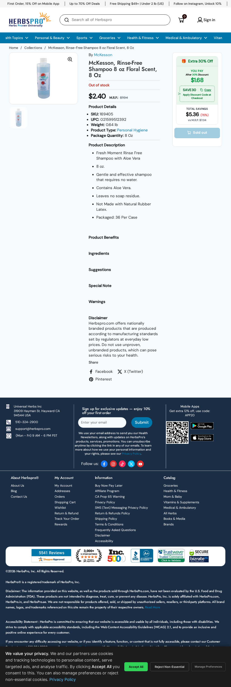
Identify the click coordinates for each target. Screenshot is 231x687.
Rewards (61, 524)
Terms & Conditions (109, 524)
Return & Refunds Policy (112, 513)
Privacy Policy (105, 502)
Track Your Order (67, 519)
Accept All (136, 667)
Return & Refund (67, 513)
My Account (63, 485)
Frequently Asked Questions (115, 530)
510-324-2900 (26, 422)
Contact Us (19, 497)
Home (13, 48)
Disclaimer (102, 535)
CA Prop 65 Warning (110, 497)
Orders (60, 497)
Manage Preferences (208, 666)
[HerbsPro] (30, 20)
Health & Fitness (175, 491)
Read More (152, 607)
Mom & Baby (173, 497)
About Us (17, 485)
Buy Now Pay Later (108, 485)
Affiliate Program (107, 491)
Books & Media (174, 519)
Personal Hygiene (132, 130)
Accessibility (104, 541)
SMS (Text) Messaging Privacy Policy (121, 508)
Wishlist (60, 508)
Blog (14, 491)
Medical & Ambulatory (180, 508)
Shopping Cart (65, 502)
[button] (181, 19)
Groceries (171, 485)
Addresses (62, 491)
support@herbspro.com (32, 429)
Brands (169, 524)
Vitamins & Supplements (181, 502)
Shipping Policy (106, 519)
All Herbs (170, 513)
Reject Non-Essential (169, 667)
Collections (33, 48)
